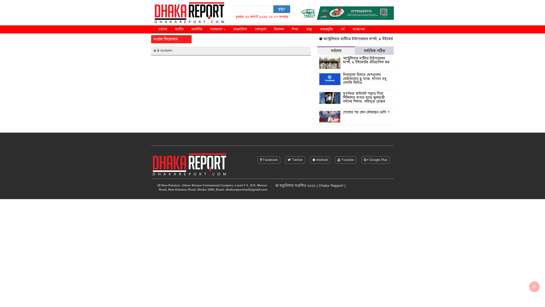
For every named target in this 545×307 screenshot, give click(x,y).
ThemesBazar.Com (379, 203)
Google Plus (377, 160)
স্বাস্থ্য (309, 29)
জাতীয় (179, 29)
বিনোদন (279, 29)
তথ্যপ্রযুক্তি (326, 29)
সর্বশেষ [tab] (336, 50)
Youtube (347, 160)
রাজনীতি (196, 29)
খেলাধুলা (260, 29)
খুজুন (281, 9)
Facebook (270, 160)
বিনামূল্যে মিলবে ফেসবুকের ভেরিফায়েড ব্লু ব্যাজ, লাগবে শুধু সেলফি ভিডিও (365, 78)
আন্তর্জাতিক (240, 29)
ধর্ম (343, 29)
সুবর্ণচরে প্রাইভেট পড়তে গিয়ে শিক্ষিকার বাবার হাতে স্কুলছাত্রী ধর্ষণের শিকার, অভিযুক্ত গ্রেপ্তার (364, 97)
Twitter (297, 160)
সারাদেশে (216, 29)
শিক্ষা (295, 29)
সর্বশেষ (162, 29)
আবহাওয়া (359, 29)
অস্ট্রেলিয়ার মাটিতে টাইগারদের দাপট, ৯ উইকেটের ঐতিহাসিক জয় (367, 38)
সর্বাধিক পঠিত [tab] (374, 50)
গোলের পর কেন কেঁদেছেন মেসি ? (366, 112)
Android (321, 160)
